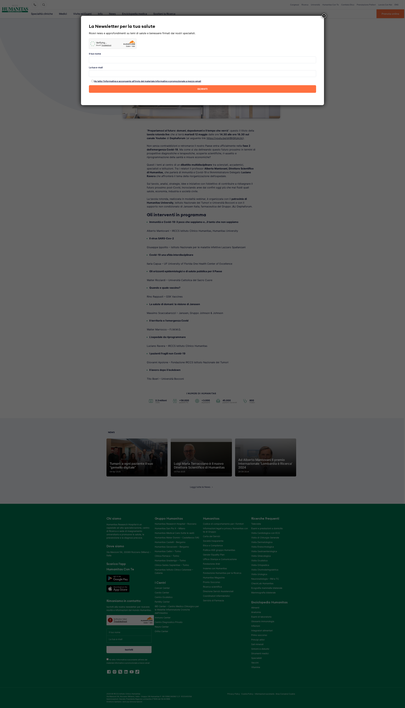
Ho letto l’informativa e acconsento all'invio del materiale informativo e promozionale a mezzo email (147, 81)
